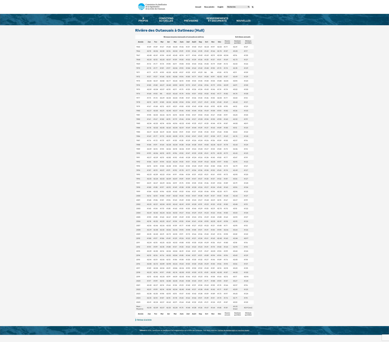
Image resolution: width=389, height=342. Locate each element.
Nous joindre (209, 7)
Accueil (198, 7)
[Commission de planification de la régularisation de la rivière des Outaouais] (153, 9)
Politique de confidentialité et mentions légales (233, 330)
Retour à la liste (144, 320)
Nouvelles (243, 20)
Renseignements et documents (217, 19)
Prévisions (191, 20)
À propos (143, 19)
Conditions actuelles (166, 19)
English (220, 7)
